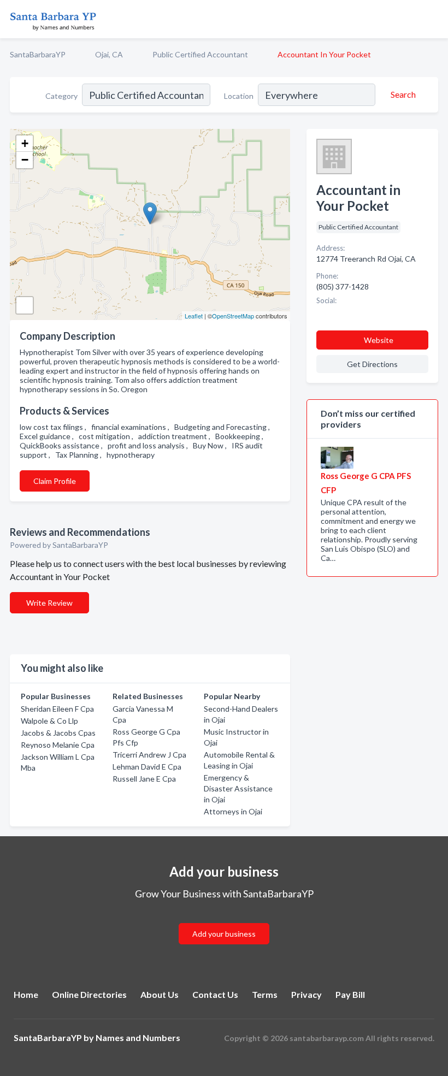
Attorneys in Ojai (233, 811)
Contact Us (215, 994)
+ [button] (24, 143)
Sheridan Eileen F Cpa (57, 708)
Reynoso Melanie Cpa (58, 744)
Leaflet (194, 315)
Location (239, 95)
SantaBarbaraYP (38, 54)
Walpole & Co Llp (49, 720)
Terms (265, 994)
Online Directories (89, 994)
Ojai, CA (109, 54)
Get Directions (372, 364)
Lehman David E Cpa (147, 766)
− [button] (24, 160)
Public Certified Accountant (200, 54)
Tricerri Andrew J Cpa (149, 754)
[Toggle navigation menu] (433, 19)
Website (378, 340)
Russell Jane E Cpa (144, 778)
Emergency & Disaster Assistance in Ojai (238, 788)
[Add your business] (224, 920)
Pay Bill (350, 994)
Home (26, 994)
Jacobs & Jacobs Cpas (58, 732)
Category (61, 95)
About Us (159, 994)
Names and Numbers (138, 1037)
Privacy (306, 994)
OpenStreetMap (233, 315)
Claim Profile (54, 481)
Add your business (224, 933)
